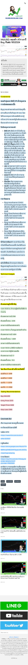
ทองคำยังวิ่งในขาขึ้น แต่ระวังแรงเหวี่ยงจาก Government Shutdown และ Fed (12, 577)
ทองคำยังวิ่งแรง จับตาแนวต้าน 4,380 (11, 554)
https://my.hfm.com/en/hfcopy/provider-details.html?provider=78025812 (13, 461)
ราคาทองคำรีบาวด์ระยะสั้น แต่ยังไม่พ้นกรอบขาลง (13, 531)
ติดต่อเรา (16, 637)
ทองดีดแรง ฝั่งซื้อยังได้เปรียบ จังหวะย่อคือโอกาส (12, 508)
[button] (26, 31)
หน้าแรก (11, 637)
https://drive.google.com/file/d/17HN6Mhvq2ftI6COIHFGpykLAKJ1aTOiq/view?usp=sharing (14, 449)
